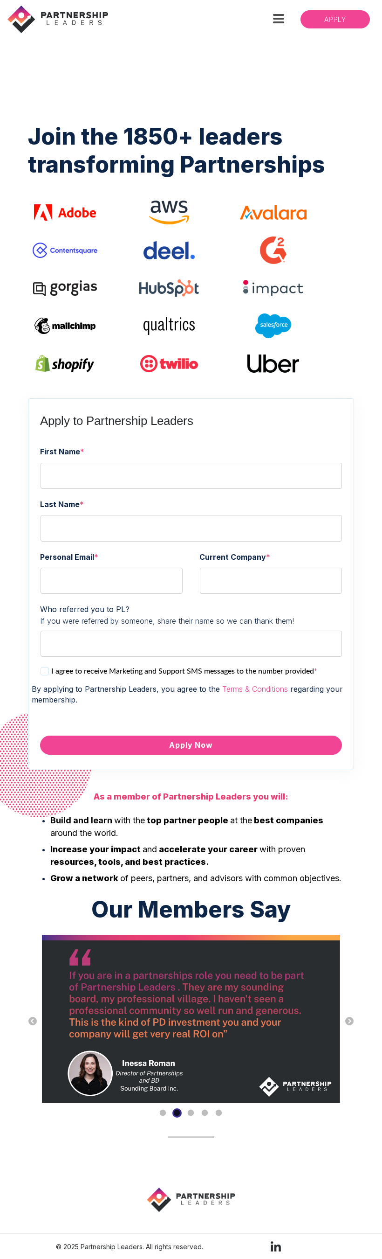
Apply (335, 19)
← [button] (32, 1021)
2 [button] (177, 1113)
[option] (191, 1020)
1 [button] (163, 1113)
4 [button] (205, 1113)
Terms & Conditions (255, 689)
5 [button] (219, 1113)
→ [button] (349, 1021)
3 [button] (191, 1113)
